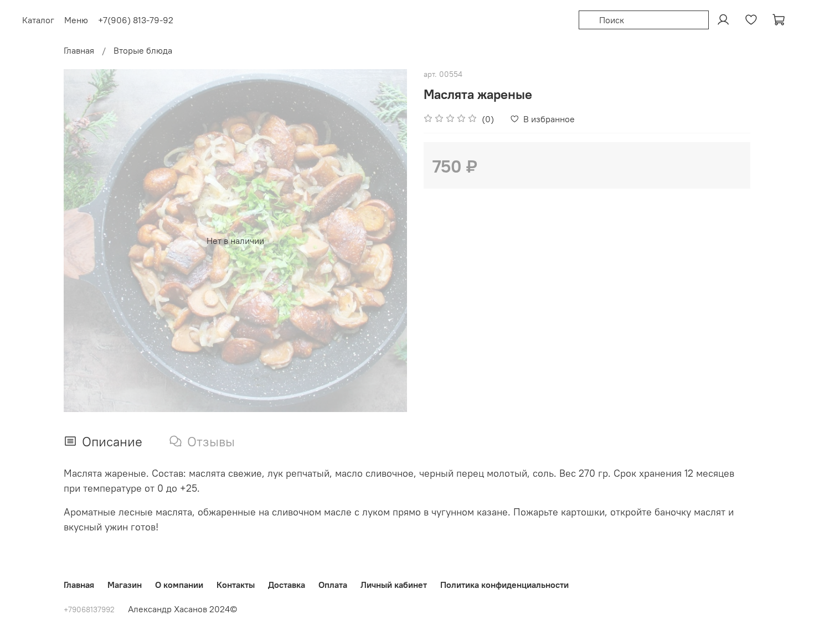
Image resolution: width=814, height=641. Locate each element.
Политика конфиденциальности (504, 584)
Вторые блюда (143, 50)
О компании (179, 584)
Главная (79, 50)
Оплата (332, 584)
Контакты (236, 584)
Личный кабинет (393, 584)
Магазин (124, 584)
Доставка (286, 584)
